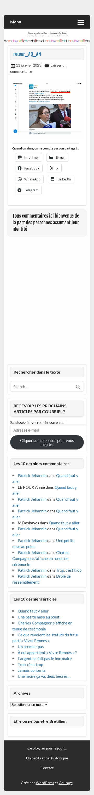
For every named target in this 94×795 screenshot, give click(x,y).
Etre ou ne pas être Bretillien (40, 721)
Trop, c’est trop (68, 570)
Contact (47, 768)
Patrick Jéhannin (32, 475)
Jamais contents (32, 670)
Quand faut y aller (64, 522)
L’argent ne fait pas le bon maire (45, 658)
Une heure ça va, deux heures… (44, 676)
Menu (15, 21)
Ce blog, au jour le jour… (47, 748)
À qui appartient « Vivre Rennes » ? (47, 652)
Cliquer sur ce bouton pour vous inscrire (47, 442)
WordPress (45, 782)
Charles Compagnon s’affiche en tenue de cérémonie (40, 558)
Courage (66, 782)
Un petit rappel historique (47, 758)
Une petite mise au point (39, 617)
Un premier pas (31, 646)
